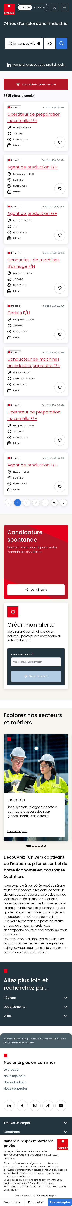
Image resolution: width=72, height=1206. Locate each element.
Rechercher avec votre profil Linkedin (39, 65)
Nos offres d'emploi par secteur (48, 1038)
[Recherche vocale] (39, 43)
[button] (36, 562)
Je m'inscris (39, 589)
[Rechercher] (61, 43)
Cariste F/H (18, 313)
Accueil (7, 1038)
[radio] (25, 7)
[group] (32, 7)
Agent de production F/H (32, 167)
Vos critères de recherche (45, 85)
